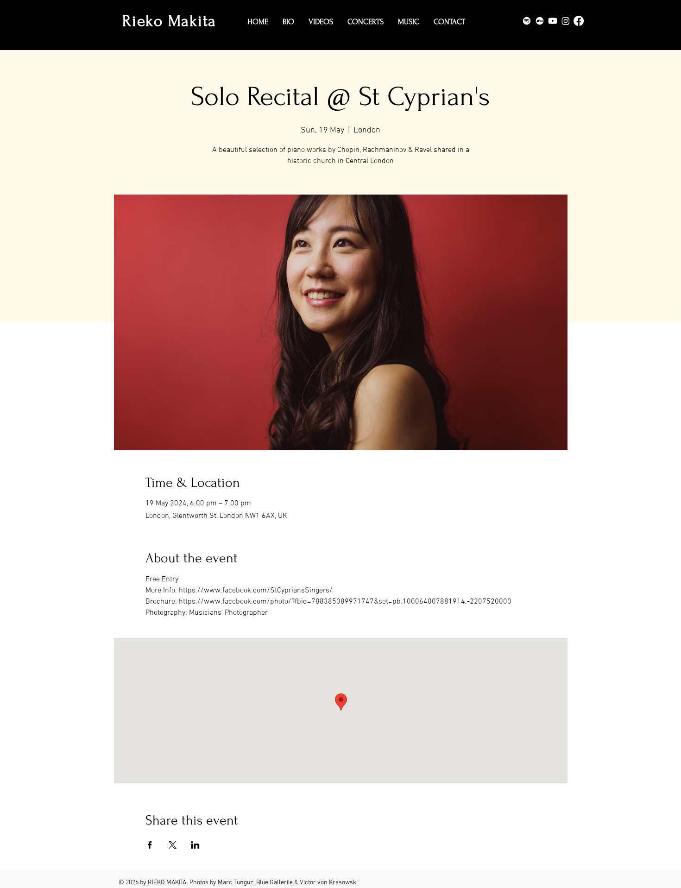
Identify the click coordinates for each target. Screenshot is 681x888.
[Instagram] (566, 21)
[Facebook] (579, 21)
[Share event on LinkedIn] (195, 845)
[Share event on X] (172, 845)
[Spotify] (527, 21)
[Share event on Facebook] (149, 845)
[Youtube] (553, 21)
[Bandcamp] (540, 21)
